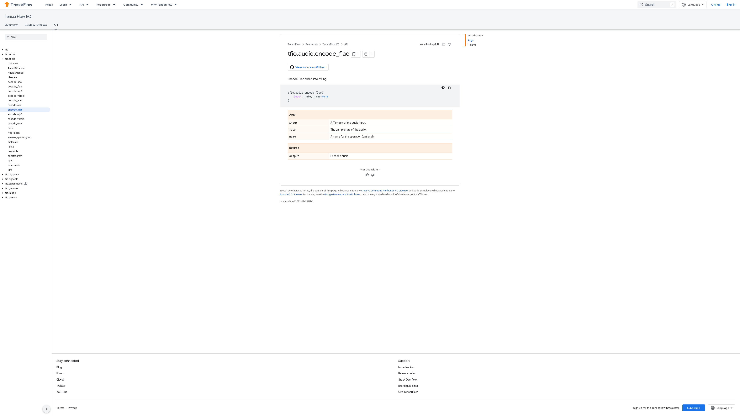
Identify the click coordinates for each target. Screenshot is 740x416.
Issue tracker (406, 367)
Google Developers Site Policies (342, 194)
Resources (104, 4)
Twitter (60, 385)
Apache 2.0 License (291, 194)
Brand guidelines (408, 385)
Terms (60, 407)
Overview (11, 25)
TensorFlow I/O (18, 16)
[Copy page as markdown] (365, 54)
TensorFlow (294, 44)
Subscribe (693, 408)
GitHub (716, 4)
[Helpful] (444, 44)
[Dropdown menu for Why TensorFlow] (176, 4)
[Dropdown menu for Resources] (115, 4)
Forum (60, 373)
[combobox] (656, 4)
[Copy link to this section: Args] (299, 115)
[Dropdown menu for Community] (143, 4)
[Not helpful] (449, 44)
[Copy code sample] (449, 88)
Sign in (731, 4)
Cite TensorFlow (408, 391)
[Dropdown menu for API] (88, 4)
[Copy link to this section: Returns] (303, 148)
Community (130, 4)
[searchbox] (26, 37)
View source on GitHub (310, 67)
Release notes (407, 373)
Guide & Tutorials (35, 25)
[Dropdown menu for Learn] (71, 4)
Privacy (72, 407)
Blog (59, 367)
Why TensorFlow (161, 4)
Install (49, 4)
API (82, 4)
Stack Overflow (407, 379)
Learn (63, 4)
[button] (25, 49)
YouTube (61, 391)
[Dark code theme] (443, 88)
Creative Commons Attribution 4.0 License (384, 190)
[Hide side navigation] (46, 409)
